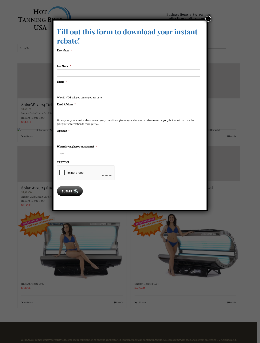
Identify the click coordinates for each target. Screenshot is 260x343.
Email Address (66, 104)
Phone (62, 81)
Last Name (64, 66)
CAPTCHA (63, 162)
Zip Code (63, 130)
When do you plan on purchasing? (77, 146)
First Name (64, 50)
